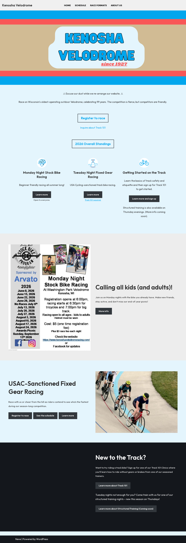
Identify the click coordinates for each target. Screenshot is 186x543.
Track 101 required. (93, 200)
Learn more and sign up (144, 198)
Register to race (93, 118)
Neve (18, 539)
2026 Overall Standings (93, 144)
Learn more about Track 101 (113, 485)
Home (67, 5)
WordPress (42, 539)
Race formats (98, 5)
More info (104, 311)
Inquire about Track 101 (93, 127)
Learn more (42, 194)
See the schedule (45, 415)
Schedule (80, 5)
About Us (116, 5)
